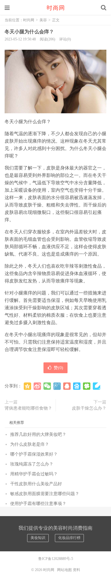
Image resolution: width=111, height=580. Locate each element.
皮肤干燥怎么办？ (89, 408)
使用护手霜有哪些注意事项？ (38, 503)
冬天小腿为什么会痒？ (29, 31)
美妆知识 (38, 538)
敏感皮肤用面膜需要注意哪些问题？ (44, 493)
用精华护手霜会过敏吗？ (34, 474)
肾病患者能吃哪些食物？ (28, 408)
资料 (76, 570)
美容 (43, 20)
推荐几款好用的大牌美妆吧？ (38, 434)
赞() (58, 367)
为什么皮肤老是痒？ (29, 444)
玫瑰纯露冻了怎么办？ (31, 464)
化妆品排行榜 (69, 538)
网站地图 (64, 570)
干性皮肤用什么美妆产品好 (36, 484)
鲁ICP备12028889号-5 (55, 559)
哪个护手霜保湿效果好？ (34, 454)
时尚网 (55, 8)
